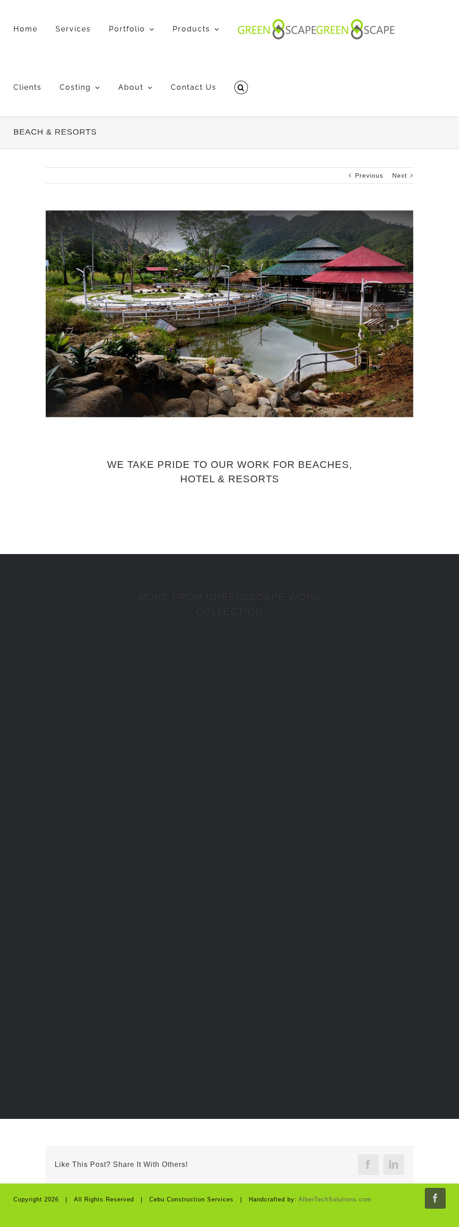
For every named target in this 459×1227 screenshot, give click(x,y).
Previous (369, 175)
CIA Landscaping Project (117, 1050)
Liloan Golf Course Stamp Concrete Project (341, 1050)
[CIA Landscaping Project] (117, 988)
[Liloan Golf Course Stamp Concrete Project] (341, 988)
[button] (241, 87)
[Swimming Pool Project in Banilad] (341, 843)
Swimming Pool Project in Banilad (341, 906)
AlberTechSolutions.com (335, 1199)
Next (399, 175)
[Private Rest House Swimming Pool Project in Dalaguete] (341, 687)
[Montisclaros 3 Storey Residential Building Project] (117, 708)
